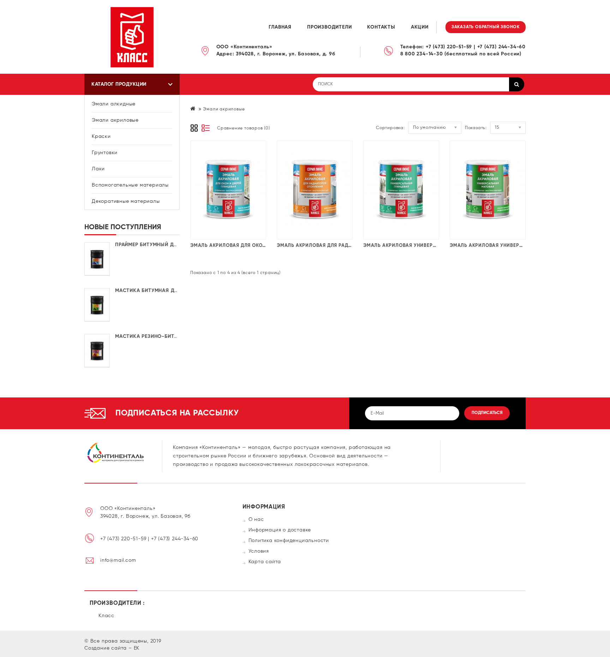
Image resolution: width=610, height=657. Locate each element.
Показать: (476, 128)
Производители (329, 27)
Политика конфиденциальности (289, 540)
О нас (256, 519)
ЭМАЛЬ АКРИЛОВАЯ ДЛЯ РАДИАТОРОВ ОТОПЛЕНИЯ (339, 245)
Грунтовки (105, 152)
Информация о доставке (280, 530)
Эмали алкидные (114, 104)
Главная (280, 27)
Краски (101, 136)
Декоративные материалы (126, 201)
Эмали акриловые (115, 120)
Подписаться (487, 413)
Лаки (98, 168)
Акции (420, 27)
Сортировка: (390, 128)
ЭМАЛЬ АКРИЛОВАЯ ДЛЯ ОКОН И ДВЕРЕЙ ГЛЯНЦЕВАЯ (255, 245)
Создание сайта (105, 648)
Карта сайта (265, 561)
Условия (259, 551)
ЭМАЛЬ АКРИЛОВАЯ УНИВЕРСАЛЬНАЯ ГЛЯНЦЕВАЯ (424, 245)
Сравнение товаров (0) (243, 128)
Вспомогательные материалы (130, 185)
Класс (106, 615)
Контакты (381, 27)
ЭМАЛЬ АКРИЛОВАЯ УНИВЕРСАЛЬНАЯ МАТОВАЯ (508, 245)
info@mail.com (118, 560)
